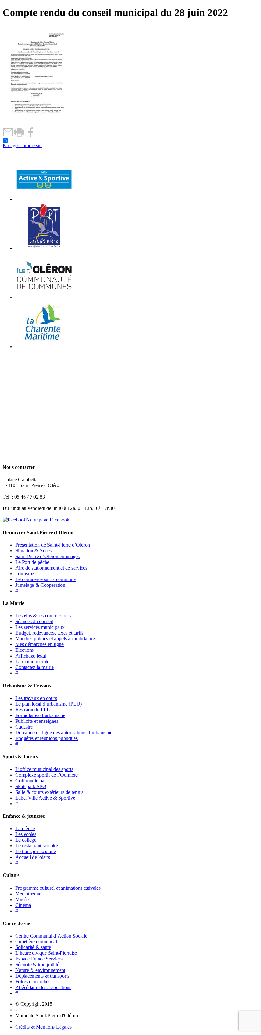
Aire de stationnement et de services (51, 568)
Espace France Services (39, 958)
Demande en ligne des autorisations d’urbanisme (63, 732)
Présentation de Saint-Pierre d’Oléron (52, 545)
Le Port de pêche (32, 562)
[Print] (19, 135)
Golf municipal (30, 780)
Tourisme (24, 573)
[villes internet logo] (44, 199)
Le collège (25, 840)
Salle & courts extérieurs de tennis (49, 792)
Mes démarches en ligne (39, 644)
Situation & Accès (33, 550)
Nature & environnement (40, 970)
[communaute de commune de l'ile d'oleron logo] (44, 297)
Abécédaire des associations (43, 987)
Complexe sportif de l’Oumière (46, 775)
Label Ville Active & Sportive (45, 798)
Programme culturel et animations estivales (58, 888)
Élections (24, 650)
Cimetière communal (36, 941)
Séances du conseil (34, 621)
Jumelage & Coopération (40, 585)
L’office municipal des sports (44, 769)
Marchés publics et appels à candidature (55, 638)
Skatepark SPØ (30, 786)
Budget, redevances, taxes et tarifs (49, 633)
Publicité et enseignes (36, 721)
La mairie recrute (32, 661)
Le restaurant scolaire (36, 845)
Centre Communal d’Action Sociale (51, 935)
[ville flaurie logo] (44, 248)
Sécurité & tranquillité (37, 964)
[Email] (8, 135)
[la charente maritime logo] (44, 346)
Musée (22, 899)
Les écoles (25, 834)
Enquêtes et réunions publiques (46, 738)
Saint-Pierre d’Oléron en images (47, 556)
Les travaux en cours (36, 698)
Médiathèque (28, 893)
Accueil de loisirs (32, 857)
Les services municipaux (40, 627)
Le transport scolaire (35, 851)
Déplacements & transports (42, 976)
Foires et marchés (32, 981)
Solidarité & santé (33, 947)
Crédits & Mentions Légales (43, 1027)
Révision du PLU (33, 709)
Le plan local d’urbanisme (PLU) (48, 704)
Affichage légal (30, 655)
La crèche (25, 828)
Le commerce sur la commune (45, 579)
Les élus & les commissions (43, 615)
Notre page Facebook (47, 519)
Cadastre (24, 727)
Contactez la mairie (34, 667)
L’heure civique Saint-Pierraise (46, 953)
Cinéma (23, 905)
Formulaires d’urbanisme (40, 715)
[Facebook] (30, 135)
